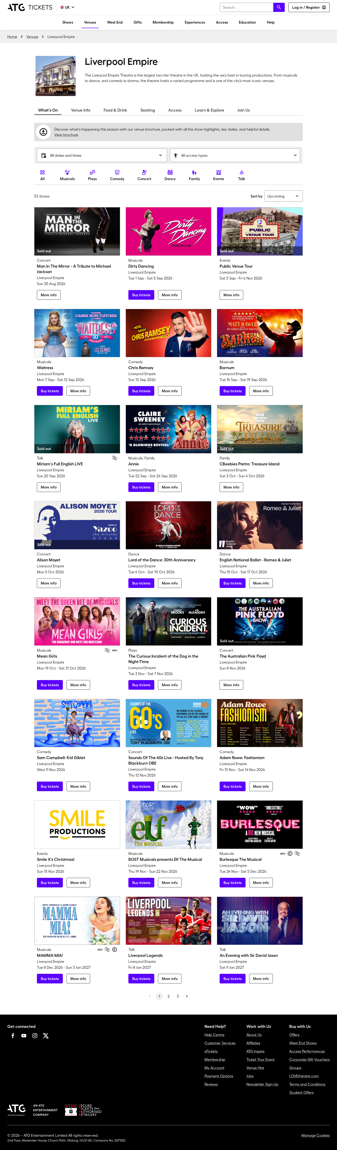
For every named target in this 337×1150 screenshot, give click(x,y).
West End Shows (303, 1043)
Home (12, 37)
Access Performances (307, 1051)
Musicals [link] (67, 179)
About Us (254, 1035)
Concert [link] (144, 179)
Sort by (256, 196)
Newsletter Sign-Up (262, 1084)
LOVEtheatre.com (304, 1076)
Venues (90, 22)
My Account (214, 1068)
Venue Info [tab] (80, 110)
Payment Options (218, 1076)
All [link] (42, 179)
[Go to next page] (187, 996)
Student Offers (301, 1092)
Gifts (138, 22)
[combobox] (252, 7)
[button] (102, 155)
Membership (163, 22)
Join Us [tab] (244, 110)
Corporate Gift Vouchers (309, 1059)
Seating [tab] (148, 110)
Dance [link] (170, 179)
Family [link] (194, 179)
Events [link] (218, 179)
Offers (294, 1035)
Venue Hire (255, 1068)
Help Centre (214, 1035)
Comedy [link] (117, 179)
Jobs (250, 1076)
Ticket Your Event (260, 1059)
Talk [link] (241, 179)
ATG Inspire (255, 1051)
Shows (67, 22)
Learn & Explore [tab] (209, 110)
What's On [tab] (48, 110)
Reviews (211, 1084)
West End (115, 22)
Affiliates (253, 1043)
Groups (295, 1068)
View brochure (66, 135)
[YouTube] (23, 1035)
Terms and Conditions (307, 1084)
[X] (45, 1035)
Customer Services (219, 1043)
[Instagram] (34, 1035)
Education (247, 22)
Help (271, 22)
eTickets (211, 1051)
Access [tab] (175, 110)
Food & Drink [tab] (115, 110)
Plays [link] (92, 179)
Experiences (195, 22)
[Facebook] (12, 1035)
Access (222, 22)
